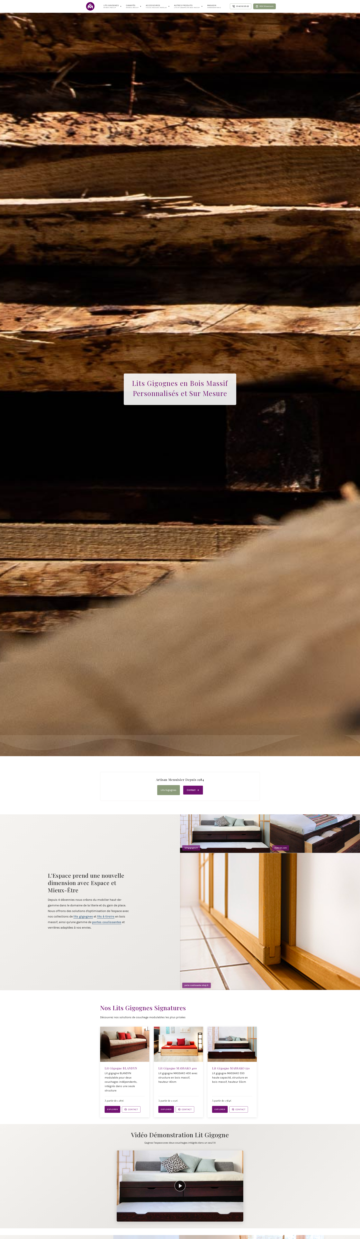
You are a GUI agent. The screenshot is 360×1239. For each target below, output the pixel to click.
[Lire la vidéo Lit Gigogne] (180, 1186)
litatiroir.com (280, 848)
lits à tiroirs (105, 916)
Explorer (112, 1109)
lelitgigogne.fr (191, 848)
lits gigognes (83, 916)
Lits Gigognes (168, 790)
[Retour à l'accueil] (90, 6)
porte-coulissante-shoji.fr (196, 985)
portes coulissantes (106, 922)
